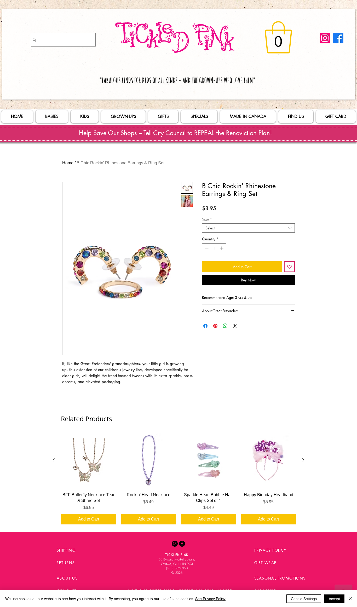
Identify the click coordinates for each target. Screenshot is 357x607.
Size (207, 219)
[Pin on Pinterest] (215, 326)
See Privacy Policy (210, 598)
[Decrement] (206, 248)
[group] (178, 479)
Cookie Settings (304, 598)
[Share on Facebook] (205, 326)
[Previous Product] (53, 460)
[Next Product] (303, 460)
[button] (278, 37)
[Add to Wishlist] (289, 266)
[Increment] (222, 248)
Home (67, 163)
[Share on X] (235, 326)
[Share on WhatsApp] (225, 326)
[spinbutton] (214, 248)
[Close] (351, 598)
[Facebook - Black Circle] (182, 544)
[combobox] (248, 228)
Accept (334, 598)
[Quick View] (88, 460)
